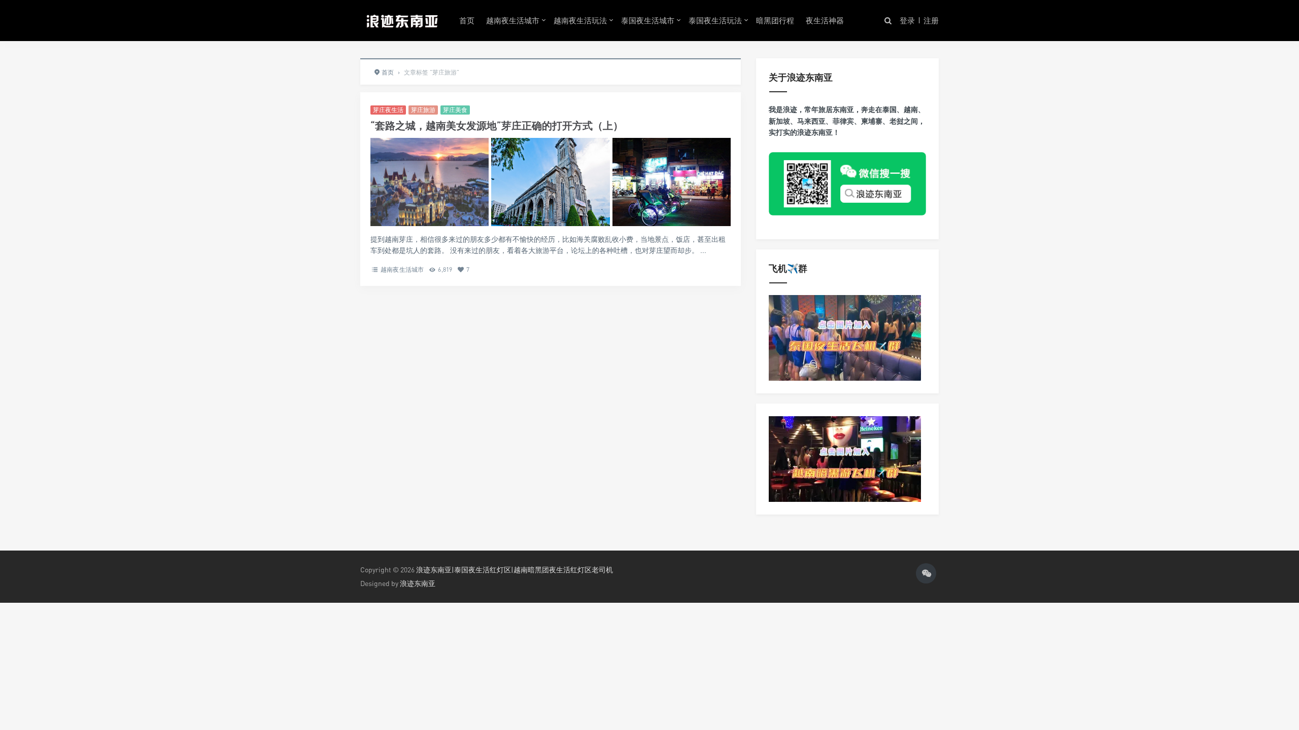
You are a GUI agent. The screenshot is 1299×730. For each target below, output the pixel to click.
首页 (466, 20)
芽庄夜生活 (388, 110)
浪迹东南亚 (417, 583)
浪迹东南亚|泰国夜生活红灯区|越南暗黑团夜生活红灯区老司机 (514, 569)
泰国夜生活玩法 (715, 20)
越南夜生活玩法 (580, 20)
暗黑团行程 (775, 20)
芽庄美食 (455, 110)
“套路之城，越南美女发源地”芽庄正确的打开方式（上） (496, 125)
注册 (931, 20)
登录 (907, 20)
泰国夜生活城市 (647, 20)
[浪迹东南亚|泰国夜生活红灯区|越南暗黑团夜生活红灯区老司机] (402, 20)
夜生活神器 (825, 20)
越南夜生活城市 (512, 20)
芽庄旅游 (423, 110)
